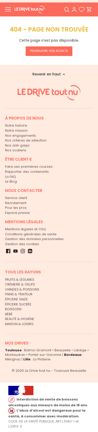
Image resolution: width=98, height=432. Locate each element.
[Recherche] (66, 9)
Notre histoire (16, 125)
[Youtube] (15, 250)
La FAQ (10, 176)
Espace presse (17, 212)
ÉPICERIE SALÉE (16, 299)
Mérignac (13, 359)
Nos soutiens (15, 150)
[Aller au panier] (89, 9)
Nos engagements (20, 135)
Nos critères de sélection (25, 140)
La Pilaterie (42, 359)
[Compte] (74, 9)
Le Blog (11, 181)
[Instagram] (23, 250)
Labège (80, 350)
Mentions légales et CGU (25, 229)
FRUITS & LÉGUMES (19, 279)
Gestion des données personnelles (34, 239)
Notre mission (16, 130)
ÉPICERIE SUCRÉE (18, 304)
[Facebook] (8, 250)
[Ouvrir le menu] (8, 9)
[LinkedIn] (30, 250)
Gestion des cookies (22, 244)
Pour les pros (16, 207)
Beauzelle (63, 350)
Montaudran (15, 354)
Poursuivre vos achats (49, 51)
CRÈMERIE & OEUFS (20, 284)
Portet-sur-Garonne (44, 354)
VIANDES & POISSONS (22, 289)
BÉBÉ (9, 314)
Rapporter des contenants (27, 171)
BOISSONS (13, 309)
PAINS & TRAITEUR (18, 294)
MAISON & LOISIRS (19, 324)
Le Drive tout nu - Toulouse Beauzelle (55, 370)
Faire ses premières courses (29, 166)
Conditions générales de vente (31, 234)
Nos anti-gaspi (17, 145)
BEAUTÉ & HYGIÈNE (19, 318)
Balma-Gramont (37, 350)
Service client (16, 197)
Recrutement (15, 202)
